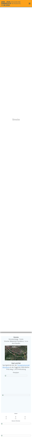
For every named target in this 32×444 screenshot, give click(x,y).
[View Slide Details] (16, 428)
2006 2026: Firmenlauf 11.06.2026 (11, 3)
